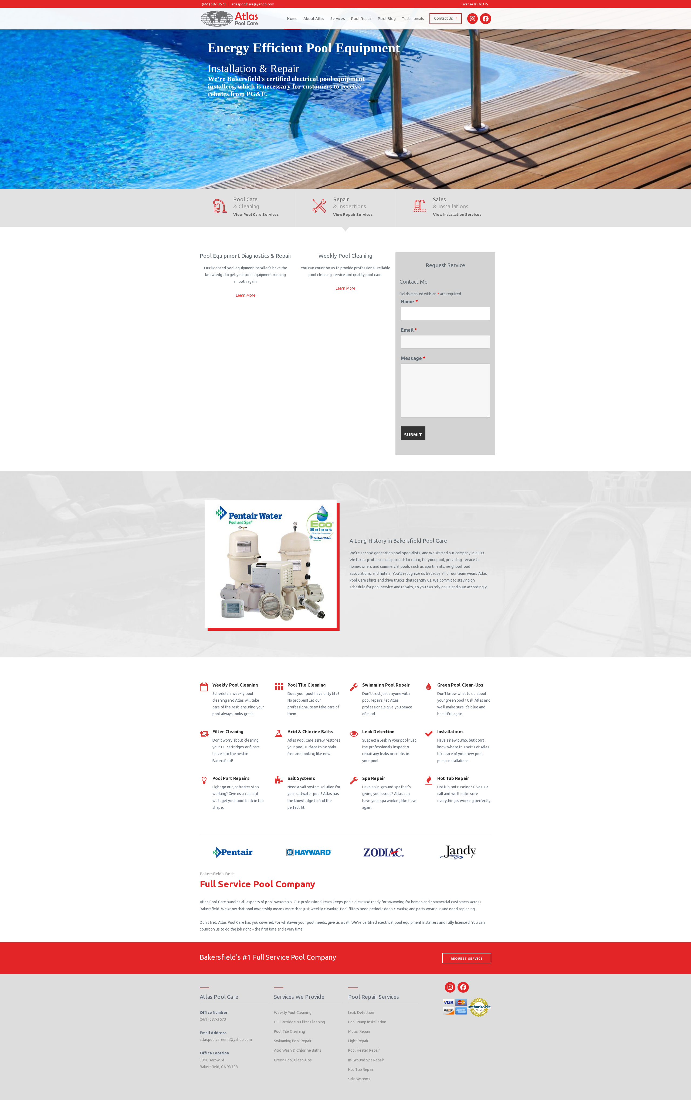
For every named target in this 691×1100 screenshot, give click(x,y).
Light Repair (358, 1041)
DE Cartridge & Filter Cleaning (299, 1022)
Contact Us (443, 18)
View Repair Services (353, 214)
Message (413, 358)
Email (409, 329)
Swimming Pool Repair (292, 1041)
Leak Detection (361, 1012)
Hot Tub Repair (361, 1069)
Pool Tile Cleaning (289, 1031)
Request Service (467, 958)
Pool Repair (361, 18)
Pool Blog (387, 18)
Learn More (245, 295)
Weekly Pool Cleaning (292, 1012)
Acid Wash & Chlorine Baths (298, 1050)
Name (409, 301)
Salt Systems (359, 1079)
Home (292, 18)
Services (337, 18)
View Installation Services (457, 214)
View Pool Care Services (256, 214)
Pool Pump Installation (367, 1022)
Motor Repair (359, 1031)
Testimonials (413, 18)
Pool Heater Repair (364, 1050)
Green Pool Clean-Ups (293, 1060)
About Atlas (313, 18)
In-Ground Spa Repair (366, 1060)
